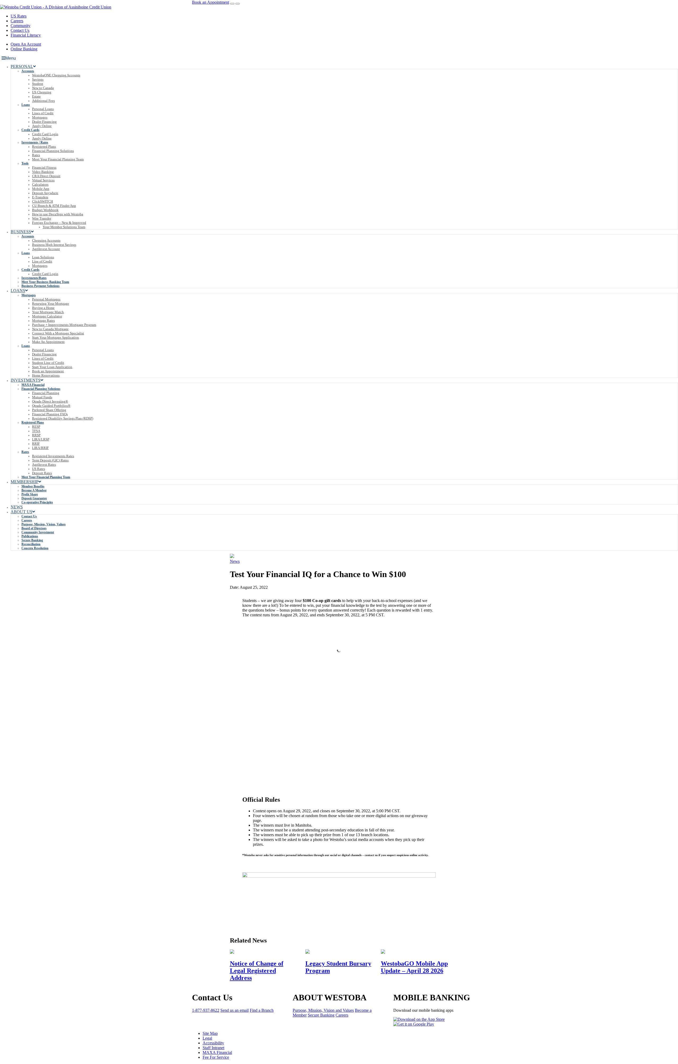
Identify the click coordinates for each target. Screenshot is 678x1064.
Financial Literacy (26, 35)
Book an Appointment (210, 2)
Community (20, 25)
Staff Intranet (213, 1047)
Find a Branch (262, 1010)
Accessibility (213, 1043)
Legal (207, 1038)
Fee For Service (216, 1057)
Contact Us (20, 30)
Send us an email (234, 1010)
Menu (10, 58)
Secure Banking (321, 1015)
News (235, 561)
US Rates (18, 16)
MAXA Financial (217, 1052)
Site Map (210, 1033)
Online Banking (24, 49)
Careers (17, 21)
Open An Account (26, 44)
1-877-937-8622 (205, 1010)
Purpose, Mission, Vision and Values (323, 1010)
